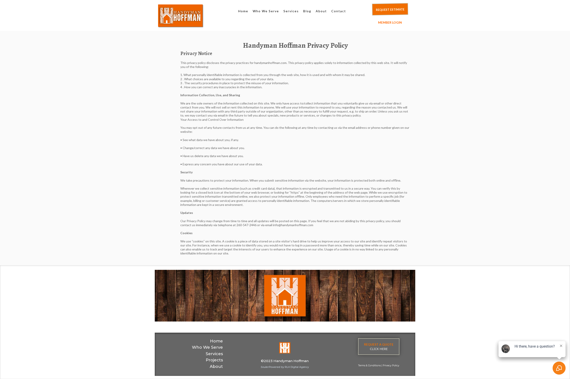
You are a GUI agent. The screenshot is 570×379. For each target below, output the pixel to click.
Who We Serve (266, 11)
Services (291, 11)
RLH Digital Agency (285, 367)
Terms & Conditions (369, 365)
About (321, 11)
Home (243, 11)
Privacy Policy (391, 365)
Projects (214, 360)
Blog (307, 11)
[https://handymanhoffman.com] (195, 15)
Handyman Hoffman (291, 361)
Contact (338, 11)
